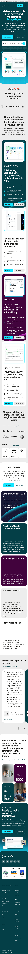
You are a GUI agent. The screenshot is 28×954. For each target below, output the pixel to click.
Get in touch (20, 37)
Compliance (16, 445)
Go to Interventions (8, 67)
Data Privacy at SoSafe (5, 927)
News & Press (17, 921)
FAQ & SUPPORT (5, 911)
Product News (17, 892)
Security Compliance (5, 901)
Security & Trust (4, 924)
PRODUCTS (4, 883)
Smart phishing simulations (6, 888)
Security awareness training (7, 885)
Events (16, 924)
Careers (16, 917)
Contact (16, 926)
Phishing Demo (17, 904)
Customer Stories (18, 938)
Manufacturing (4, 905)
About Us (16, 914)
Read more (7, 719)
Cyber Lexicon (17, 890)
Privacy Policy (7, 952)
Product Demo (17, 902)
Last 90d (7, 56)
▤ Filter (24, 56)
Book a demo (20, 5)
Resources (16, 885)
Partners (16, 919)
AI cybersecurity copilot (6, 890)
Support (3, 917)
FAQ (2, 914)
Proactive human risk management (5, 893)
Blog (15, 888)
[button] (20, 728)
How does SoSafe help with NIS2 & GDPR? (12, 48)
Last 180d (9, 56)
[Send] (23, 43)
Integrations (17, 426)
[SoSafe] (5, 5)
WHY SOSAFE (17, 933)
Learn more (18, 204)
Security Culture (5, 903)
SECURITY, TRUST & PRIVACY (6, 922)
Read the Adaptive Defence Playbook (12, 760)
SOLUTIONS (4, 898)
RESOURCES (17, 883)
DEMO (16, 899)
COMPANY (17, 911)
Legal (3, 929)
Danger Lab (17, 895)
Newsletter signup (18, 928)
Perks (16, 940)
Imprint (3, 952)
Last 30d (5, 56)
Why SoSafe (17, 935)
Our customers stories (8, 666)
